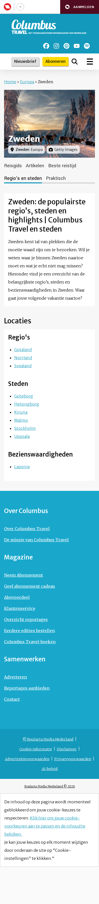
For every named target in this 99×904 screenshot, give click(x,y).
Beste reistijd (62, 165)
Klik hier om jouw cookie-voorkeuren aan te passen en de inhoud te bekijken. (44, 826)
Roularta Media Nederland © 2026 (49, 786)
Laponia (22, 466)
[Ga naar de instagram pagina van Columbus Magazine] (56, 46)
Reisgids (13, 165)
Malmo (21, 420)
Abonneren (55, 61)
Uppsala (22, 436)
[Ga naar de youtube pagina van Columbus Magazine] (77, 46)
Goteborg (23, 396)
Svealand (22, 365)
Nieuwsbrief (25, 61)
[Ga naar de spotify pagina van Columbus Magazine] (87, 46)
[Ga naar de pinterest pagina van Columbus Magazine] (66, 46)
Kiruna (20, 412)
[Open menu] (90, 61)
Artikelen (35, 165)
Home (10, 81)
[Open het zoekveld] (75, 62)
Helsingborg (26, 404)
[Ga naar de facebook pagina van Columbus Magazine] (46, 46)
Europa (27, 81)
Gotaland (23, 349)
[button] (79, 7)
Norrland (23, 357)
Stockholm (25, 428)
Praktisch (56, 178)
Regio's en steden (23, 178)
